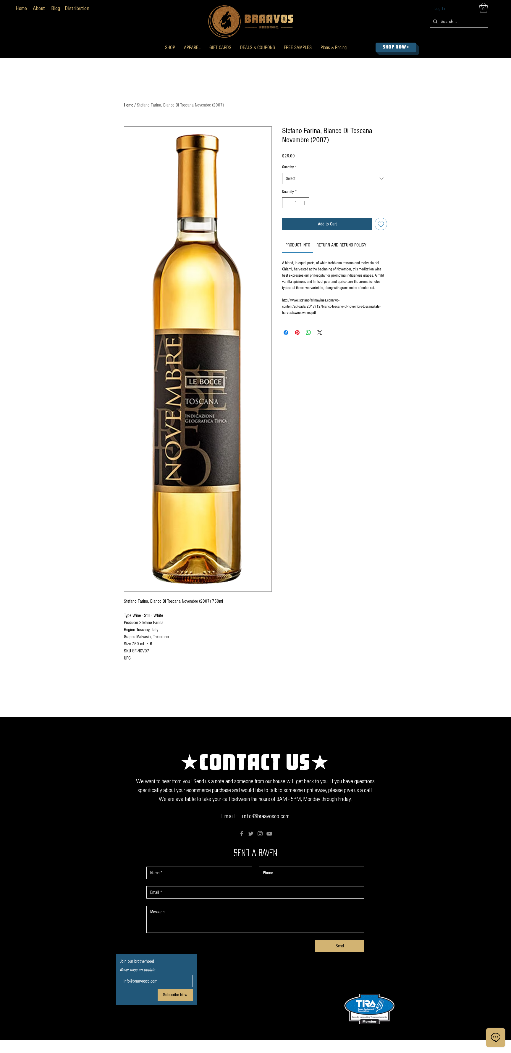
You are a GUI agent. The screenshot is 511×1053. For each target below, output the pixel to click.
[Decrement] (286, 203)
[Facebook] (241, 833)
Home (128, 105)
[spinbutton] (295, 203)
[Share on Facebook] (286, 332)
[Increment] (304, 203)
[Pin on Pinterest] (297, 332)
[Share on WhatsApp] (308, 332)
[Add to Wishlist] (381, 224)
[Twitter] (251, 833)
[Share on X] (319, 332)
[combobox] (334, 178)
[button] (170, 47)
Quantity (289, 167)
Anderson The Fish (317, 1049)
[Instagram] (260, 833)
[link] (297, 245)
